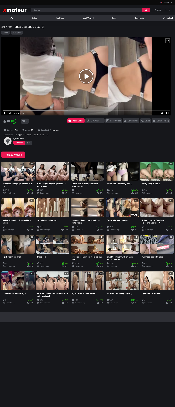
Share (147, 121)
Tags (114, 18)
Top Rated (60, 18)
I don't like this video (8, 121)
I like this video (4, 121)
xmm (6, 33)
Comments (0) (163, 121)
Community (139, 18)
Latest (34, 18)
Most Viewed (88, 18)
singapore (17, 33)
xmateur (11, 18)
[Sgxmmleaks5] (8, 141)
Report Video (115, 121)
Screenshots (133, 121)
